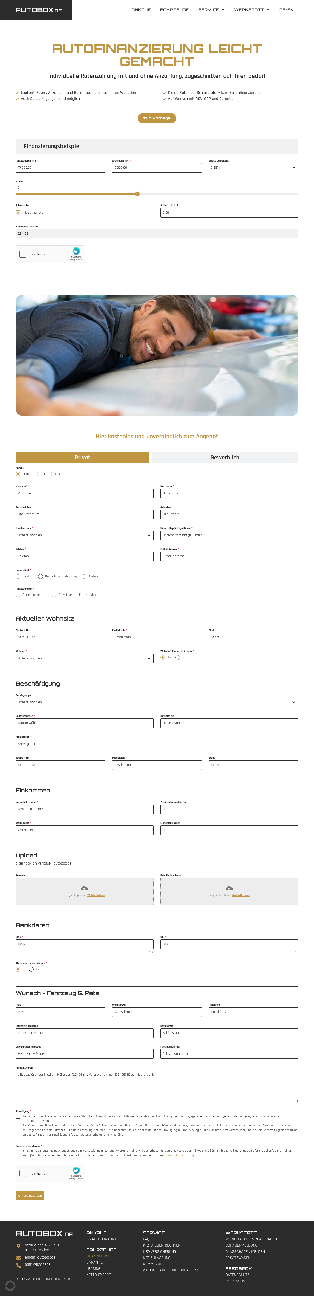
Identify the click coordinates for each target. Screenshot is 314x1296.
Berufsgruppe (24, 695)
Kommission (154, 1264)
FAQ (146, 1239)
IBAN (19, 937)
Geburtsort (167, 507)
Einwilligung (23, 1111)
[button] (10, 1286)
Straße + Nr (23, 630)
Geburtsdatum (25, 507)
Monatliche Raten (170, 823)
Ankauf (141, 9)
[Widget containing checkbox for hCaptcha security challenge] (50, 254)
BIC (163, 937)
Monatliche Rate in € (27, 226)
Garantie (94, 1262)
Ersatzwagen (238, 1257)
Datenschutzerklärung (29, 1146)
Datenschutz (237, 1274)
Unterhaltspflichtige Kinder (176, 528)
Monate (20, 181)
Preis (18, 1005)
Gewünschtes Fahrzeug (28, 1047)
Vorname (22, 486)
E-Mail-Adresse (169, 549)
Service (208, 9)
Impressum (236, 1281)
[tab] (82, 457)
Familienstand (24, 528)
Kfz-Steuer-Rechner (161, 1245)
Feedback (239, 1268)
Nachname (167, 486)
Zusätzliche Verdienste (173, 802)
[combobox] (253, 167)
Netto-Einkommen (27, 802)
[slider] (137, 194)
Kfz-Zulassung (157, 1257)
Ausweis (20, 875)
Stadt (213, 630)
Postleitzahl (119, 630)
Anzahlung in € (121, 160)
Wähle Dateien (96, 895)
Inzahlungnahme (101, 1239)
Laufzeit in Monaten (27, 1026)
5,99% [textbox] (215, 167)
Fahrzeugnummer (170, 1047)
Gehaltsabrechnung (171, 875)
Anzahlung (214, 1005)
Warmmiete (23, 823)
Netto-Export (98, 1274)
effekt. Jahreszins (220, 160)
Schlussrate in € (170, 205)
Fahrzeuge (174, 9)
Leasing (93, 1268)
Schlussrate (166, 1026)
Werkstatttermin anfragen (251, 1239)
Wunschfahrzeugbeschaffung (171, 1270)
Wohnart (21, 651)
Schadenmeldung (241, 1245)
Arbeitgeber (23, 737)
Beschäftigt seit (25, 716)
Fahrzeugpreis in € (27, 160)
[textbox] (80, 535)
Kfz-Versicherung (159, 1251)
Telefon (21, 549)
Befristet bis (167, 716)
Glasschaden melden (245, 1251)
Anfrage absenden (30, 1196)
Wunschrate (119, 1005)
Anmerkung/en (24, 1067)
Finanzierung (98, 1256)
